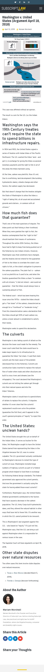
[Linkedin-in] (24, 2)
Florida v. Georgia (14, 581)
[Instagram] (29, 2)
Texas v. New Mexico (15, 573)
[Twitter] (15, 2)
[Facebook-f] (20, 2)
